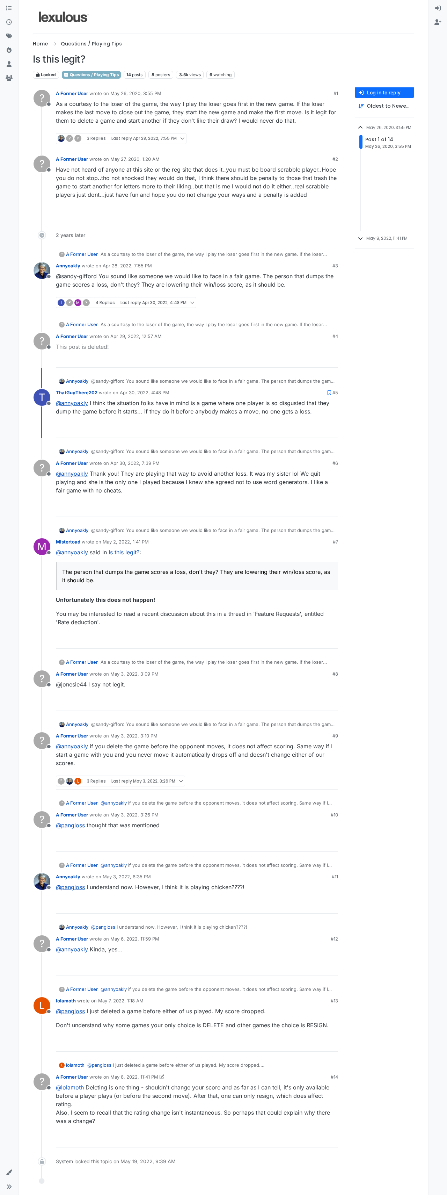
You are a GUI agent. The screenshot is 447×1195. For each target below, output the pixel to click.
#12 (334, 939)
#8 (335, 674)
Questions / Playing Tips (94, 74)
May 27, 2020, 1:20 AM (135, 159)
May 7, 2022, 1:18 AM (121, 1000)
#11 (335, 876)
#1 (336, 93)
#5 (335, 392)
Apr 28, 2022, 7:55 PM (127, 265)
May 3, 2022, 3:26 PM (134, 815)
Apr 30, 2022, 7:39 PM (135, 463)
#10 (334, 815)
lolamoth (66, 1000)
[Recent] (9, 22)
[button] (9, 1172)
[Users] (9, 64)
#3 (335, 265)
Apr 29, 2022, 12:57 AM (136, 336)
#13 (334, 1000)
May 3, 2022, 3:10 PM (133, 736)
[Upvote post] (306, 138)
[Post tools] (331, 138)
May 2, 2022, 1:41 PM (126, 542)
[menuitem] (438, 8)
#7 (335, 542)
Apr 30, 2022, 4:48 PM (144, 392)
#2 (335, 159)
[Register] (438, 22)
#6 (335, 463)
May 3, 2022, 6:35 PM (127, 876)
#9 (335, 736)
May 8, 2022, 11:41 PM (134, 1077)
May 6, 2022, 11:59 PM (134, 939)
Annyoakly (68, 265)
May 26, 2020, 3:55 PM (135, 93)
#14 (334, 1077)
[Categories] (9, 8)
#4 (335, 336)
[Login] (438, 8)
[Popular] (9, 50)
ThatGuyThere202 (76, 392)
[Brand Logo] (64, 16)
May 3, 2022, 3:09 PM (134, 674)
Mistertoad (68, 542)
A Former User (72, 93)
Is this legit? (124, 552)
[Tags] (9, 36)
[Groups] (9, 78)
